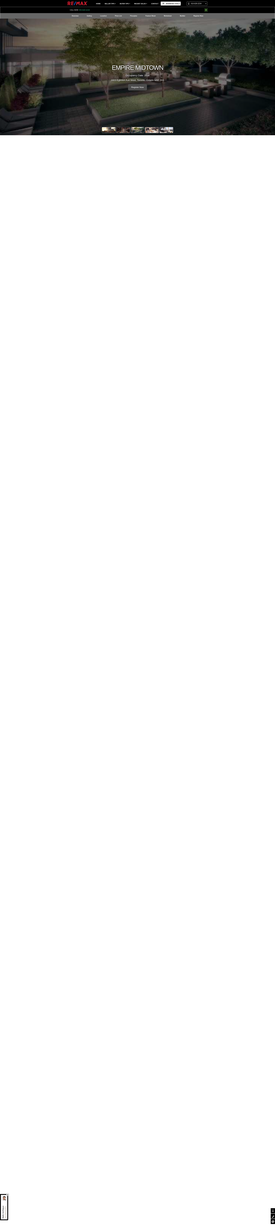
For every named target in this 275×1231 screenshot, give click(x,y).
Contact (154, 4)
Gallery (89, 16)
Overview (75, 16)
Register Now (198, 16)
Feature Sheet (150, 16)
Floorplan (133, 16)
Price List (118, 16)
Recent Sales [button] (140, 4)
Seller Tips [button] (110, 4)
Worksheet (168, 16)
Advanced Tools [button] (172, 4)
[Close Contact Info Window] (7, 1195)
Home (98, 4)
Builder (182, 16)
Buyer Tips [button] (124, 4)
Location (103, 16)
